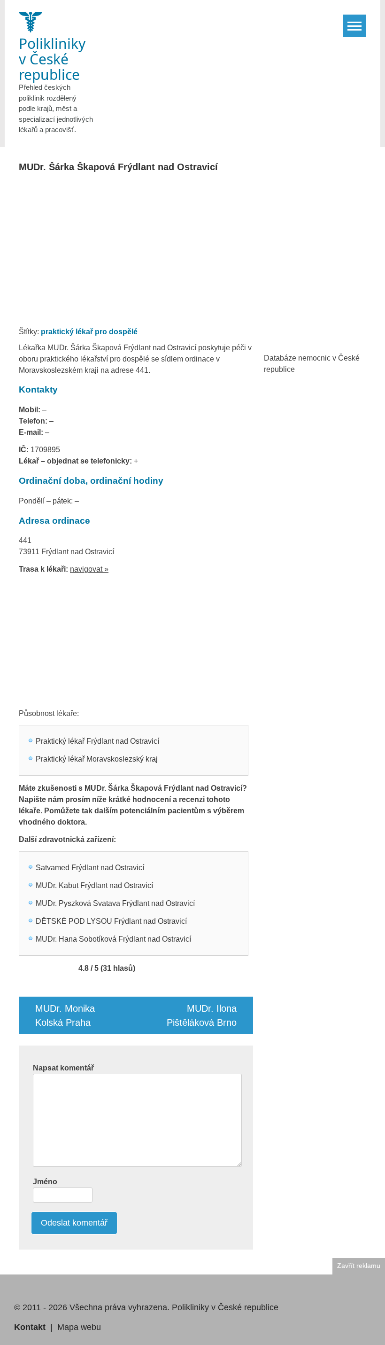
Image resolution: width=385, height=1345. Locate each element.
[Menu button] (354, 26)
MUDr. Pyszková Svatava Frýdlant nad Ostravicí (115, 903)
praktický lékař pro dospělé (89, 332)
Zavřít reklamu (358, 1265)
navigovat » (89, 569)
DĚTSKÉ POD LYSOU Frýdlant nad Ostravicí (111, 921)
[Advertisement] (194, 252)
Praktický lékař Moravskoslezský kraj (97, 759)
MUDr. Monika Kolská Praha (65, 1015)
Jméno (45, 1182)
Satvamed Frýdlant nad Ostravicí (90, 868)
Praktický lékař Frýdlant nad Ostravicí (97, 741)
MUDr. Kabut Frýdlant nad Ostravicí (94, 885)
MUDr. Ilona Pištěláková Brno (202, 1015)
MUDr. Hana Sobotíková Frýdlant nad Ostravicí (113, 939)
